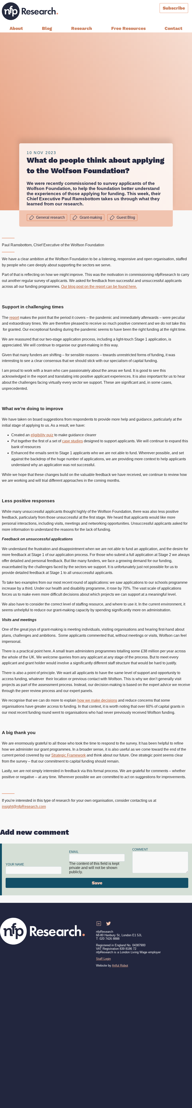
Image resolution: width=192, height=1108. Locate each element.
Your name (15, 864)
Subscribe (174, 8)
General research (50, 217)
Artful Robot (120, 965)
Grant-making (91, 217)
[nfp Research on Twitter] (108, 924)
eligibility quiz (42, 435)
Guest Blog (126, 217)
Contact (173, 28)
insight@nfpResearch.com (24, 807)
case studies (72, 441)
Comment (140, 849)
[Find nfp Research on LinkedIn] (98, 924)
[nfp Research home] (30, 11)
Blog (47, 28)
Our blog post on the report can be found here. (99, 286)
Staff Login (103, 958)
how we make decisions (97, 700)
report (14, 318)
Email (73, 852)
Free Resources (128, 28)
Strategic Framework (68, 755)
